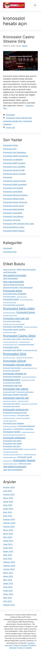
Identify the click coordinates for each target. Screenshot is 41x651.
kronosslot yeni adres (12, 441)
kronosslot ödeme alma (30, 454)
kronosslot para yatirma (11, 404)
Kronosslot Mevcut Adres (13, 227)
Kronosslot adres (12, 290)
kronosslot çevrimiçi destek (10, 452)
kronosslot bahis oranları (9, 302)
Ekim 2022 (7, 598)
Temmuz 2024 (9, 523)
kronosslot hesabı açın (12, 121)
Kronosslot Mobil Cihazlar (14, 231)
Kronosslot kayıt (11, 379)
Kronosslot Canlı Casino (11, 321)
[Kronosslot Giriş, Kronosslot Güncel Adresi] (14, 5)
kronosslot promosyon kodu (15, 412)
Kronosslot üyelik (25, 457)
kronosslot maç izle (12, 385)
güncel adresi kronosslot (13, 285)
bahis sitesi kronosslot (26, 269)
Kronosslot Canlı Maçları (13, 216)
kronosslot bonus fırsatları (10, 315)
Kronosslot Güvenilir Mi (11, 371)
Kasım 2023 (8, 551)
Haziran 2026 (9, 487)
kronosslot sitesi (23, 415)
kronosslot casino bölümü (30, 327)
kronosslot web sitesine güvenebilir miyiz (14, 435)
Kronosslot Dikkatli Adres (13, 199)
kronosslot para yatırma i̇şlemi (29, 404)
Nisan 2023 (8, 576)
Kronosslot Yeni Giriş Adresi (13, 449)
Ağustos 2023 (9, 562)
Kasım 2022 (8, 594)
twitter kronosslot (24, 464)
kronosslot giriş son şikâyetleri (24, 357)
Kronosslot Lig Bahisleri (13, 160)
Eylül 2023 (7, 559)
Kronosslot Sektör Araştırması (15, 156)
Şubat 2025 (8, 502)
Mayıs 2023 (8, 573)
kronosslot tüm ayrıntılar (27, 432)
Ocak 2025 (7, 505)
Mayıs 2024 (8, 530)
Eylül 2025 (7, 491)
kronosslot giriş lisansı (9, 357)
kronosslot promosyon (15, 409)
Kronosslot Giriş (10, 149)
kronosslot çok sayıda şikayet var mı (13, 454)
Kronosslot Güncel (14, 360)
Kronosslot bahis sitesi (19, 308)
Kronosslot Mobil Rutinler (13, 209)
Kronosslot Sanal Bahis (12, 192)
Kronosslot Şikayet (24, 460)
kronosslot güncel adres (17, 364)
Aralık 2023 (8, 548)
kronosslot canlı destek (13, 327)
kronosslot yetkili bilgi (30, 449)
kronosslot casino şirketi (12, 339)
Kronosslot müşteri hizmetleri (15, 394)
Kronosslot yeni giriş (11, 446)
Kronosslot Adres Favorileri (14, 174)
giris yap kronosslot (13, 281)
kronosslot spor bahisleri (13, 423)
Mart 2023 (7, 580)
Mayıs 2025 (8, 498)
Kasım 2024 (8, 509)
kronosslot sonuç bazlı (9, 418)
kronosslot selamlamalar (9, 415)
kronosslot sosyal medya (9, 421)
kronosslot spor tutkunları (10, 426)
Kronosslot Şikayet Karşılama (15, 195)
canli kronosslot (9, 272)
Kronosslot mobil (9, 392)
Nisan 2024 (8, 534)
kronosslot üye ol (7, 461)
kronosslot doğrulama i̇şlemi (10, 342)
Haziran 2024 (9, 526)
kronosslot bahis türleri (9, 312)
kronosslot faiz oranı (24, 342)
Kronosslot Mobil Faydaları (14, 163)
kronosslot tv (8, 429)
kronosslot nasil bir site (16, 397)
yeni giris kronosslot (12, 469)
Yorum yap (10, 127)
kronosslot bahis (11, 299)
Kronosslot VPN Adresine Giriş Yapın (18, 224)
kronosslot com (27, 339)
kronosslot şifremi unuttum (10, 463)
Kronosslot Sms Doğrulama (14, 152)
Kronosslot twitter (11, 432)
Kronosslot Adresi (10, 145)
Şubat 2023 (8, 583)
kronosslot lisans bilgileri (12, 383)
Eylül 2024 (7, 516)
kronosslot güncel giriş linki (29, 368)
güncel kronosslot (10, 287)
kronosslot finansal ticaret (10, 344)
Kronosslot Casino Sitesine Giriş (18, 39)
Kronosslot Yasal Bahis (12, 213)
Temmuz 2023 (9, 566)
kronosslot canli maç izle (16, 318)
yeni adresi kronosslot (14, 466)
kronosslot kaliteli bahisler (29, 377)
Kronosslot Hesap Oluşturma (15, 202)
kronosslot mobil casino (25, 392)
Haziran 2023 (9, 569)
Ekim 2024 (7, 512)
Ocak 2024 (7, 544)
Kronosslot (10, 115)
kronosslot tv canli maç (23, 429)
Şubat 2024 (8, 541)
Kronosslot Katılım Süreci (13, 206)
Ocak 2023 (7, 587)
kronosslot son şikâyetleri (23, 418)
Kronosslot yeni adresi (12, 443)
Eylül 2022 (7, 601)
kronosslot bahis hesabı (26, 299)
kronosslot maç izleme (15, 388)
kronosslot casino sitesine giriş (19, 118)
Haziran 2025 (9, 494)
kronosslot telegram (26, 426)
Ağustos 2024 (9, 519)
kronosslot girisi (11, 347)
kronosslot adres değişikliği (14, 294)
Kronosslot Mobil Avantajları (15, 184)
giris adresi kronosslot (14, 275)
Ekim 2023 (7, 555)
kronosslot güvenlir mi (14, 373)
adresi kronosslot (9, 270)
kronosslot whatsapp (14, 437)
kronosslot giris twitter (12, 350)
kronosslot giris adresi (26, 344)
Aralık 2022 (8, 591)
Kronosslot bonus (26, 312)
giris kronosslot (10, 278)
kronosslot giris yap (30, 350)
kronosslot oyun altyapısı (10, 401)
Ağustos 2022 (9, 605)
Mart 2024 (7, 537)
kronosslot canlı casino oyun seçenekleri (14, 324)
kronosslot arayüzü (22, 296)
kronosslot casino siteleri (10, 332)
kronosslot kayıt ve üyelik (28, 380)
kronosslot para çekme (11, 406)
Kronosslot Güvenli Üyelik (14, 170)
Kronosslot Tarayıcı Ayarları (14, 181)
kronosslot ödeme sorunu (10, 457)
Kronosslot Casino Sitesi (19, 335)
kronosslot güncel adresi (12, 368)
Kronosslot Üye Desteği (13, 188)
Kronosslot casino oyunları (14, 329)
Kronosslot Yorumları (11, 220)
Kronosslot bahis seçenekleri (13, 305)
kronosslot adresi (9, 297)
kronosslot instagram (12, 376)
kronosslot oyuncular (23, 401)
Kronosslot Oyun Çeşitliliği (14, 167)
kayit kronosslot (26, 287)
